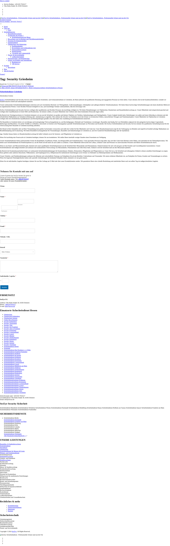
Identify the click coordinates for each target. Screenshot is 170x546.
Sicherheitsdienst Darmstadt (12, 420)
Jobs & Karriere (9, 71)
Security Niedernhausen (11, 337)
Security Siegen (9, 341)
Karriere (10, 511)
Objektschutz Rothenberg (12, 316)
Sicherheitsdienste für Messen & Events (12, 451)
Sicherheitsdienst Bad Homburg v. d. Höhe (17, 350)
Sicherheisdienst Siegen (11, 346)
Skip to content (4, 1)
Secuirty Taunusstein (10, 323)
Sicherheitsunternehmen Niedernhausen (16, 387)
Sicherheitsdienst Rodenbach (13, 371)
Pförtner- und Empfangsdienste (9, 453)
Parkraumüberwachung (19, 50)
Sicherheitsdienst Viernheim (12, 378)
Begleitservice (16, 62)
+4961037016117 (23, 179)
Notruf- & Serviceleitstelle (16, 55)
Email (2, 226)
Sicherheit (7, 348)
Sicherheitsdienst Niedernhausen (14, 369)
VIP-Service (15, 64)
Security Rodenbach (10, 339)
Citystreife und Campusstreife (21, 53)
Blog (5, 69)
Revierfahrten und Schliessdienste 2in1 (24, 48)
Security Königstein (10, 330)
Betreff (2, 247)
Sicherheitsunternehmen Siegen (13, 389)
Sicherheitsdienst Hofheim (12, 353)
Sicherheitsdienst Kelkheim (12, 357)
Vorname (20, 204)
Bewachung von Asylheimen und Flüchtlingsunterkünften (26, 39)
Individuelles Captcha (8, 276)
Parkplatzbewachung (6, 456)
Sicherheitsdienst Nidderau (12, 368)
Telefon (3, 216)
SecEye (2, 100)
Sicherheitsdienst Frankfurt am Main (15, 421)
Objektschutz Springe (10, 318)
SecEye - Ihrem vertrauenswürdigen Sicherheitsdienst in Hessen (43, 88)
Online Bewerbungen (10, 320)
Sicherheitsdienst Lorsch (11, 364)
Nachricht (4, 258)
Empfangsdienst (13, 42)
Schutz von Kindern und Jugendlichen (20, 60)
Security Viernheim (10, 345)
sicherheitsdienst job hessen (12, 355)
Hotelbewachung (5, 460)
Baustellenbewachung (15, 34)
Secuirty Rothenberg (10, 321)
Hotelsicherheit (16, 51)
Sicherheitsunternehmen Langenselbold (16, 384)
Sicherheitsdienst (5, 446)
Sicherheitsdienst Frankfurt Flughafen (15, 352)
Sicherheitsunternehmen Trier (13, 391)
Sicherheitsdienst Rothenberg (13, 373)
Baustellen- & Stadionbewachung (10, 444)
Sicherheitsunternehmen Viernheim (15, 392)
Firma (2, 186)
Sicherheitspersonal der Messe (21, 37)
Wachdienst (3, 447)
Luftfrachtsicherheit (18, 57)
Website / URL (5, 237)
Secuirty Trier (8, 325)
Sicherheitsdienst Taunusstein (13, 376)
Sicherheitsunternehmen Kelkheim (14, 380)
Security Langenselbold (11, 332)
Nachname (4, 211)
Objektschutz (8, 314)
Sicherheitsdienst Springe (12, 375)
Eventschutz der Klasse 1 (16, 35)
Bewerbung (11, 67)
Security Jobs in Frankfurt (12, 329)
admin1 (20, 88)
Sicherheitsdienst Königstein (13, 361)
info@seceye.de (10, 306)
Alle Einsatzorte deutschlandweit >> (15, 436)
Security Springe (9, 343)
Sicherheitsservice (9, 32)
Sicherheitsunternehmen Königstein (15, 382)
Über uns (7, 28)
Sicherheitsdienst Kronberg (12, 359)
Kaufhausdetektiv (17, 46)
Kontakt (6, 65)
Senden (4, 287)
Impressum (11, 509)
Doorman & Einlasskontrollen (17, 41)
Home (6, 26)
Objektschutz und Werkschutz (17, 44)
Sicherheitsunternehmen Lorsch (14, 385)
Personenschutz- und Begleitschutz (19, 58)
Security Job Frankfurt (11, 327)
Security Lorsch (9, 334)
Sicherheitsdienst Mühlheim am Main (15, 366)
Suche (28, 84)
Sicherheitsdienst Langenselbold (14, 362)
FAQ (9, 30)
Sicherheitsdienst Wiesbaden (13, 434)
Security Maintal (9, 336)
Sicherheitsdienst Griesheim (11, 92)
